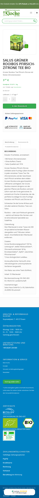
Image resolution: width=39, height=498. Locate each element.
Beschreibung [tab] (9, 142)
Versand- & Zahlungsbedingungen (13, 369)
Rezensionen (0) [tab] (23, 142)
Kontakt (5, 366)
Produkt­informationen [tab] (11, 147)
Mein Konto (6, 363)
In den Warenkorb (19, 106)
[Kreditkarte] (26, 118)
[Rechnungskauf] (26, 127)
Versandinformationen (12, 393)
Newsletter (6, 372)
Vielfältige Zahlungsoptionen (14, 455)
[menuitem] (31, 12)
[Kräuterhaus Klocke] (11, 13)
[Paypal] (11, 118)
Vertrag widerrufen (12, 382)
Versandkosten (17, 87)
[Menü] (31, 12)
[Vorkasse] (11, 127)
